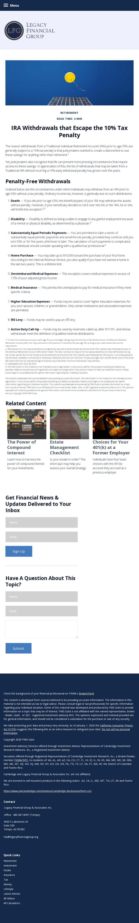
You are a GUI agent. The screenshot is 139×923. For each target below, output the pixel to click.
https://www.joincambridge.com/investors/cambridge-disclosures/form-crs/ (48, 791)
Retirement (10, 861)
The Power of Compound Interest (21, 447)
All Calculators (12, 903)
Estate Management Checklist (64, 447)
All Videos (9, 898)
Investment (10, 865)
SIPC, (26, 760)
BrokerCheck (86, 693)
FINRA (18, 760)
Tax (6, 879)
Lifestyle (8, 889)
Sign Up (19, 551)
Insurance (9, 875)
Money (8, 884)
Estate (7, 870)
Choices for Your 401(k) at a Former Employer (111, 447)
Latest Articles (12, 893)
